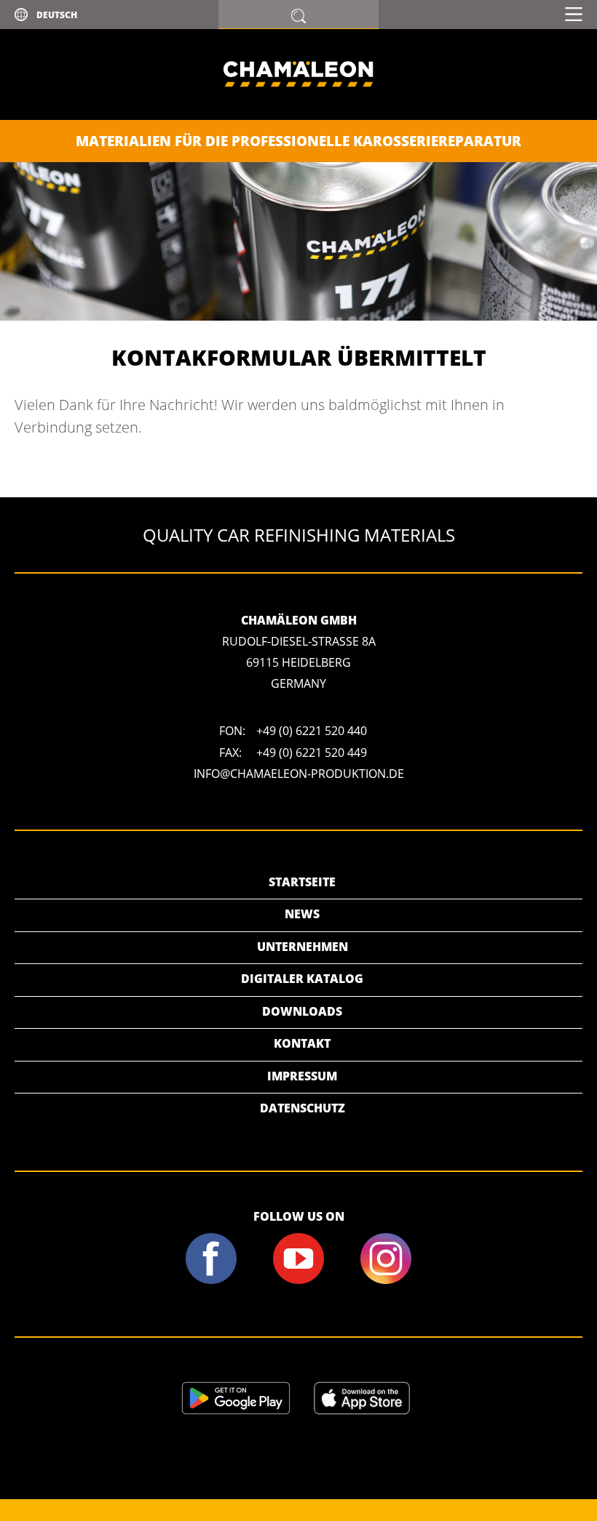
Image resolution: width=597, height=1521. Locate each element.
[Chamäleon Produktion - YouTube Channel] (298, 1281)
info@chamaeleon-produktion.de (299, 774)
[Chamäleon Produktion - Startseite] (298, 116)
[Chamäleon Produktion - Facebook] (211, 1281)
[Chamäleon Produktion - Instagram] (385, 1281)
